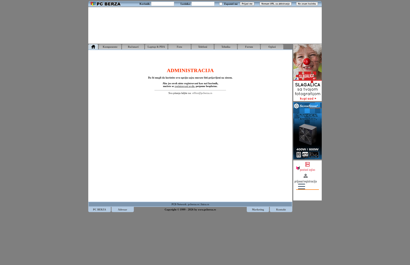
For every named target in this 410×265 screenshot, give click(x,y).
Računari (133, 46)
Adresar (122, 209)
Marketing (258, 209)
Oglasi (272, 46)
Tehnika (225, 46)
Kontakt (281, 209)
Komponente (110, 46)
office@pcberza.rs (202, 93)
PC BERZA (99, 209)
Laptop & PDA (156, 46)
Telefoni (202, 46)
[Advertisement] (205, 25)
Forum (249, 46)
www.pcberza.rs (207, 209)
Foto (179, 46)
